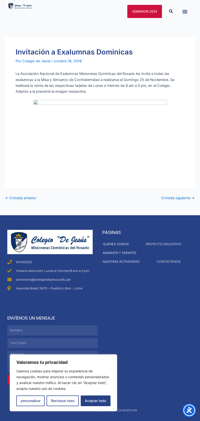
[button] (171, 11)
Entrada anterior (20, 198)
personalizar (30, 401)
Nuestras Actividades (121, 261)
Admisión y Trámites (119, 253)
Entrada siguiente (178, 198)
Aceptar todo (95, 401)
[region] (63, 382)
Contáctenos (168, 261)
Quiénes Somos (116, 244)
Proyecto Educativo (163, 244)
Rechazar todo (62, 401)
